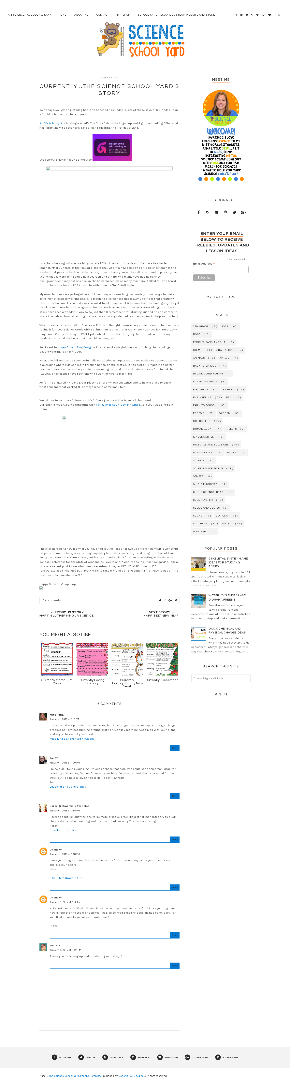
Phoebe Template (91, 1075)
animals (199, 358)
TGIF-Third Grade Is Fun (66, 878)
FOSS (225, 326)
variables (200, 523)
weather (199, 531)
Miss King (57, 714)
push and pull (203, 452)
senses (198, 476)
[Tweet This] (160, 600)
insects (231, 429)
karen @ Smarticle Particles (70, 806)
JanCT (54, 758)
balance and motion (208, 373)
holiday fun (202, 421)
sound (197, 516)
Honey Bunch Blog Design (75, 347)
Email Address (204, 264)
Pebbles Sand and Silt (209, 342)
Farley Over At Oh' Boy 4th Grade (118, 404)
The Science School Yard (64, 1075)
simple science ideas (208, 492)
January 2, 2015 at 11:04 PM (65, 950)
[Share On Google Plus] (170, 600)
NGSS (196, 334)
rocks (231, 452)
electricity (201, 389)
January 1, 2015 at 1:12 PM (64, 719)
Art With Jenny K (50, 123)
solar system (203, 500)
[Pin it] (176, 600)
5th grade (201, 326)
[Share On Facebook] (165, 600)
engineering (202, 397)
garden (224, 413)
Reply (174, 748)
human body (202, 429)
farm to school (204, 405)
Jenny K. (55, 945)
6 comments (52, 600)
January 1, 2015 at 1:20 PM (65, 762)
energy (228, 389)
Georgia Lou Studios (131, 1075)
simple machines (205, 484)
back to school (204, 366)
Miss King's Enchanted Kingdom (72, 738)
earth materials (205, 381)
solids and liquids (206, 508)
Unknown (56, 849)
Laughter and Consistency (68, 786)
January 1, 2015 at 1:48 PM (65, 854)
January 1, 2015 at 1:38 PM (65, 810)
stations (221, 516)
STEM (196, 350)
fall (229, 397)
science (198, 460)
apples (224, 358)
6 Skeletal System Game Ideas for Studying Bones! (228, 562)
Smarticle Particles (63, 830)
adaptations (225, 350)
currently (109, 78)
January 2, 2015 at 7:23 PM (65, 902)
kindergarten (203, 437)
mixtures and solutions (211, 445)
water (227, 523)
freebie (198, 413)
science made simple (208, 468)
